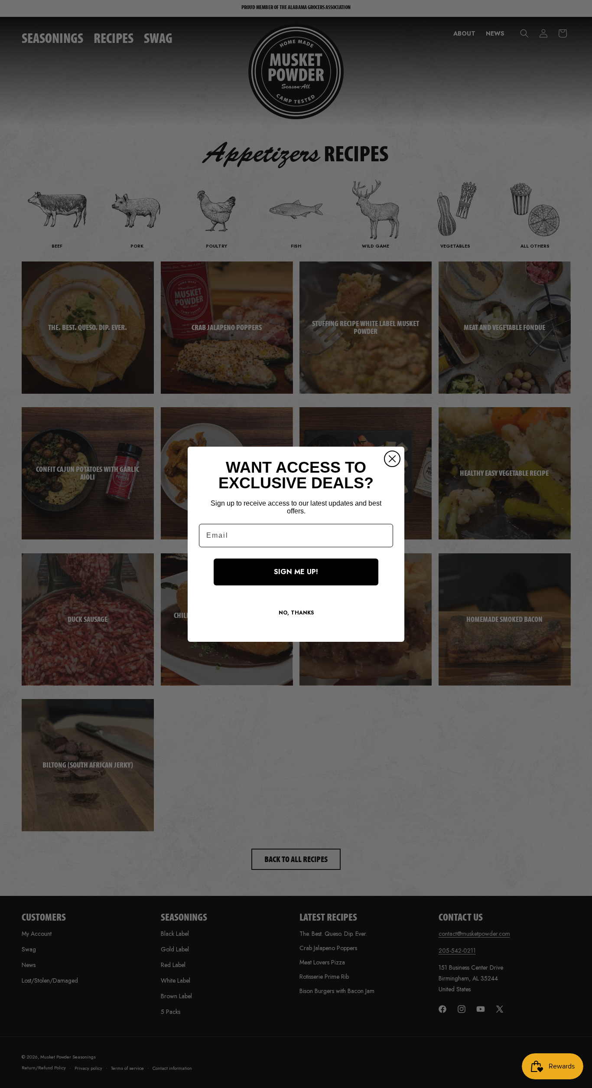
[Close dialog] (392, 459)
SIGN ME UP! (296, 572)
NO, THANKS (296, 613)
